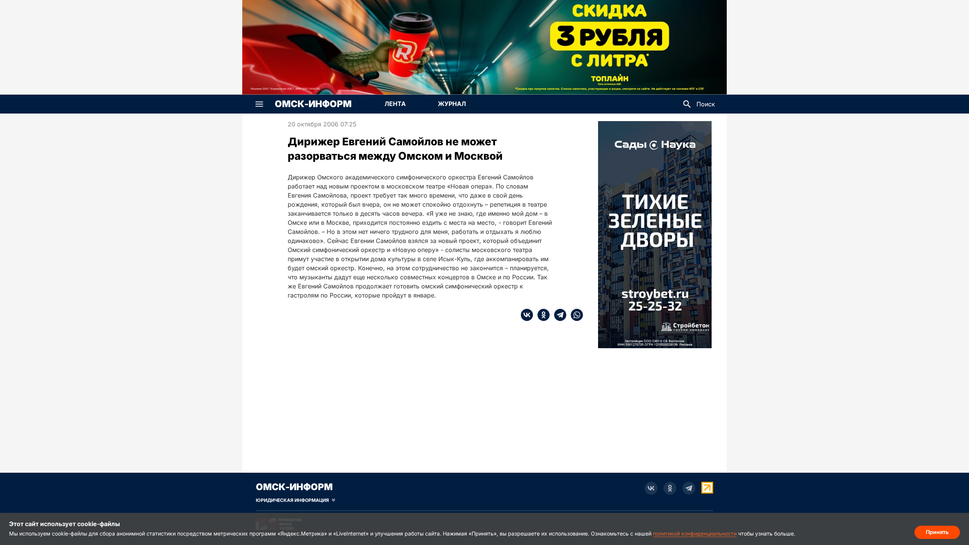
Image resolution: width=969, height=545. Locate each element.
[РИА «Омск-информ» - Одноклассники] (670, 488)
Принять (937, 532)
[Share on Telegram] (558, 315)
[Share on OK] (541, 315)
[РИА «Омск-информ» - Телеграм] (688, 488)
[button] (259, 104)
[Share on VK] (527, 315)
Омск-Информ (313, 104)
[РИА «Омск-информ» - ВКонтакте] (651, 488)
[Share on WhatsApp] (574, 315)
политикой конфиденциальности (695, 533)
